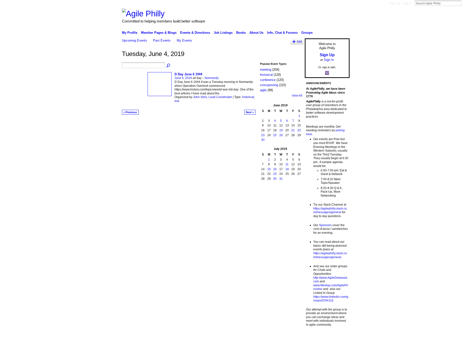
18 (287, 169)
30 (263, 140)
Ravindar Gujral (158, 337)
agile (263, 90)
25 (275, 135)
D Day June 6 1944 (188, 74)
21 (293, 130)
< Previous (130, 112)
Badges (294, 337)
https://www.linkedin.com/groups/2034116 (330, 298)
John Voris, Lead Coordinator (212, 97)
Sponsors (325, 225)
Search (465, 3)
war (177, 101)
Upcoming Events (134, 40)
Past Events (162, 40)
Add (299, 41)
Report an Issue (313, 337)
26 (281, 135)
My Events (184, 40)
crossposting (269, 85)
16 (275, 169)
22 (299, 130)
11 (287, 164)
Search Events (168, 66)
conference (268, 80)
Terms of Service (339, 337)
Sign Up (394, 3)
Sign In (407, 3)
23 (263, 135)
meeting (265, 69)
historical (248, 97)
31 (281, 178)
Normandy (212, 78)
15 (269, 169)
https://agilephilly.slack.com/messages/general (330, 210)
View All (297, 95)
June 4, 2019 (183, 78)
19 (281, 130)
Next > (250, 112)
